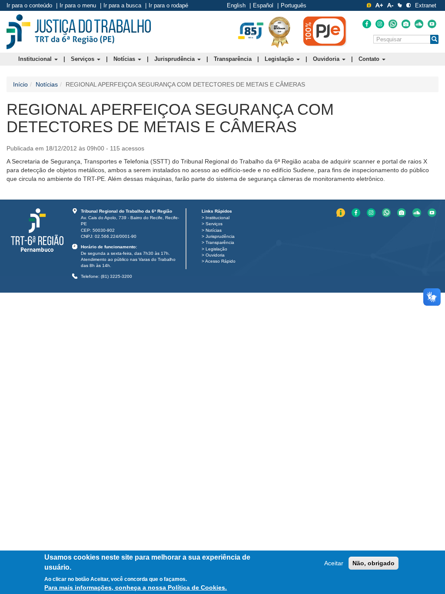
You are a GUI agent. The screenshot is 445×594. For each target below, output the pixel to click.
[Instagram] (379, 24)
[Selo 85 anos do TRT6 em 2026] (250, 31)
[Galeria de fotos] (406, 24)
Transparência (233, 59)
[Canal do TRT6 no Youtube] (432, 24)
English (236, 5)
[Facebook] (366, 24)
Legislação (280, 59)
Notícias (125, 59)
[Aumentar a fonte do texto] (379, 5)
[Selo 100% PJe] (325, 31)
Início (20, 84)
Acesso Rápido (220, 261)
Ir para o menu (78, 5)
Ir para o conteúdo (29, 5)
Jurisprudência (175, 59)
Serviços (83, 59)
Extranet (425, 5)
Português (293, 5)
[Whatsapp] (393, 24)
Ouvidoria (327, 59)
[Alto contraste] (408, 5)
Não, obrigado (373, 563)
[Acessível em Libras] (400, 5)
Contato (370, 59)
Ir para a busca (122, 5)
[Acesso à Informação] (369, 5)
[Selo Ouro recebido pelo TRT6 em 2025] (279, 31)
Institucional (35, 59)
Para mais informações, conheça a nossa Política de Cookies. (135, 587)
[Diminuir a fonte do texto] (390, 5)
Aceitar (333, 563)
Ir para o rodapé (168, 5)
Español (263, 5)
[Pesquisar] (434, 39)
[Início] (79, 31)
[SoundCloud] (419, 24)
